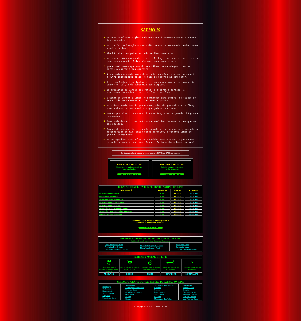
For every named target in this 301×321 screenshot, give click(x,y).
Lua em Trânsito (189, 297)
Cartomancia (107, 289)
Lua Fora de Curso (190, 299)
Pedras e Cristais (190, 294)
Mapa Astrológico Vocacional (151, 246)
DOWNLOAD (171, 274)
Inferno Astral (159, 292)
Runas (128, 299)
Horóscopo (106, 287)
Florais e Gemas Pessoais (186, 249)
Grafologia (129, 294)
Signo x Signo (108, 293)
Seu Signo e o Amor (133, 292)
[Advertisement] (150, 11)
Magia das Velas (189, 292)
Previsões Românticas (114, 247)
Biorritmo (157, 288)
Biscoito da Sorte (109, 298)
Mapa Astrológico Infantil (150, 248)
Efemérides (187, 285)
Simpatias (106, 296)
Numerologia (107, 291)
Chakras (157, 297)
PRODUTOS (109, 274)
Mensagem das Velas (163, 299)
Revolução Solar (182, 245)
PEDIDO (129, 274)
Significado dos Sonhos (163, 285)
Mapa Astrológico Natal (114, 245)
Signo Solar (159, 294)
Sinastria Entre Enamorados (116, 249)
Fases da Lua (188, 288)
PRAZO (150, 274)
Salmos (157, 290)
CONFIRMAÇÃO (191, 274)
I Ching (128, 297)
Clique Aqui (193, 193)
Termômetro (130, 285)
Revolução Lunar (182, 247)
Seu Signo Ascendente (134, 288)
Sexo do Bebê (131, 290)
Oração (186, 290)
